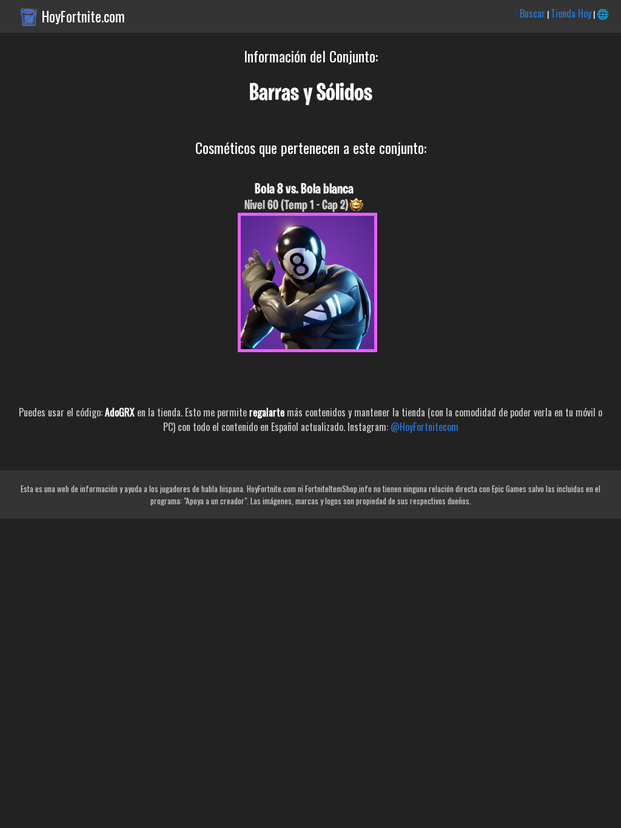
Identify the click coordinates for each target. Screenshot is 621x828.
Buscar (532, 13)
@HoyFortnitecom (424, 426)
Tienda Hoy (571, 13)
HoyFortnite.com (83, 16)
